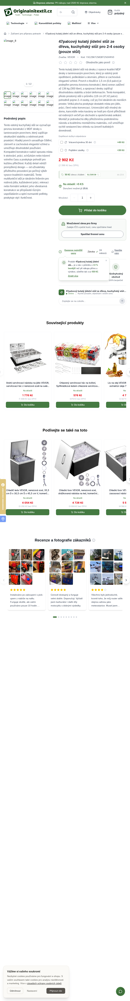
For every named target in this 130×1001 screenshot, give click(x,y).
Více (93, 23)
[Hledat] (73, 12)
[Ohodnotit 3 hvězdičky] (71, 62)
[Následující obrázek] (47, 64)
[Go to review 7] (71, 617)
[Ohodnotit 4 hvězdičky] (76, 62)
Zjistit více (73, 276)
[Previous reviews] (4, 580)
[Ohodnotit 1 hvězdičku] (61, 62)
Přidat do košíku (95, 210)
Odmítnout (15, 991)
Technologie (17, 23)
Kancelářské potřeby (50, 23)
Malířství (76, 23)
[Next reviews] (126, 580)
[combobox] (67, 12)
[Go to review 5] (66, 617)
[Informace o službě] (94, 142)
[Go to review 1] (55, 617)
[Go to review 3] (61, 617)
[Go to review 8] (74, 617)
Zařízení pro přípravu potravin (26, 33)
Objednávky (95, 12)
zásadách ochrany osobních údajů (44, 983)
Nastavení (32, 991)
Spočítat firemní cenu (92, 234)
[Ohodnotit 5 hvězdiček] (81, 62)
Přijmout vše (56, 991)
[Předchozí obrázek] (10, 64)
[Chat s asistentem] (120, 991)
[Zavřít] (106, 260)
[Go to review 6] (68, 617)
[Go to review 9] (76, 617)
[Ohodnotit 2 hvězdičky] (66, 62)
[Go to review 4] (63, 617)
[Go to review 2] (58, 617)
